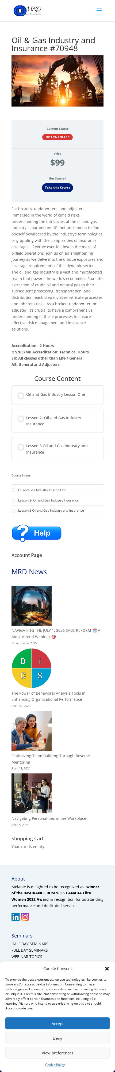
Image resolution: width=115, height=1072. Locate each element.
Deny (57, 1038)
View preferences (57, 1052)
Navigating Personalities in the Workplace (48, 818)
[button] (107, 968)
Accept (58, 1023)
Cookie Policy (55, 1064)
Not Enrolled (57, 137)
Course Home (20, 475)
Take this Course (57, 187)
